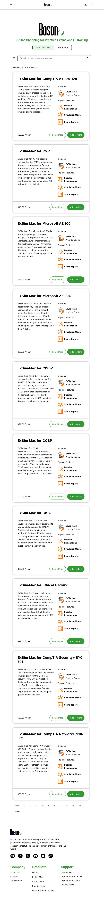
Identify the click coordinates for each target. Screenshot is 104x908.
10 (80, 805)
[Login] (91, 4)
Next (17, 811)
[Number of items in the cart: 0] (86, 4)
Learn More (57, 135)
